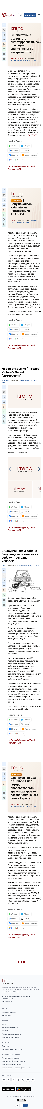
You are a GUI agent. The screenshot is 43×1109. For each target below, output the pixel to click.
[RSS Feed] (33, 1080)
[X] (13, 1080)
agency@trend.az (7, 1001)
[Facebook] (9, 1080)
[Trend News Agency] (8, 981)
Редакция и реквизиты (10, 1027)
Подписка (5, 1046)
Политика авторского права (12, 1064)
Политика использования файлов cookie (16, 1068)
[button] (4, 25)
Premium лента (7, 1015)
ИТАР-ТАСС (32, 135)
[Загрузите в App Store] (8, 1089)
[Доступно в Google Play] (23, 1089)
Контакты (5, 1031)
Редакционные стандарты (11, 1034)
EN (17, 1105)
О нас (4, 1024)
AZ (21, 1105)
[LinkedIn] (28, 1080)
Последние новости (9, 1012)
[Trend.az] (8, 15)
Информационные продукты (12, 1049)
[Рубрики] (39, 15)
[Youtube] (18, 1080)
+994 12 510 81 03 (7, 999)
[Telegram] (23, 1080)
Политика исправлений (10, 1037)
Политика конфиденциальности (13, 1061)
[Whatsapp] (4, 1080)
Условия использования (11, 1058)
